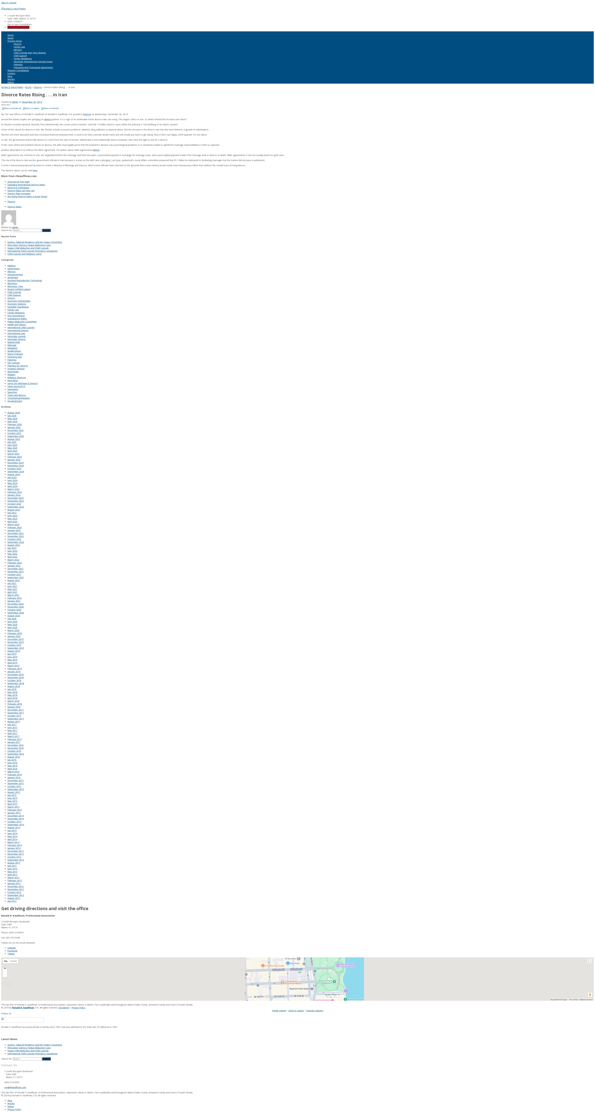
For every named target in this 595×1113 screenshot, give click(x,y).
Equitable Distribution (18, 306)
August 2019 (13, 650)
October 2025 (14, 433)
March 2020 (13, 630)
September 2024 (15, 471)
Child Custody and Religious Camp (24, 253)
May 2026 (12, 418)
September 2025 (15, 436)
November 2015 (15, 783)
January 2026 (13, 427)
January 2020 (13, 636)
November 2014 (15, 818)
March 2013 (13, 877)
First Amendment (16, 315)
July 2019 (11, 653)
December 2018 (15, 674)
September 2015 (15, 789)
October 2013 (14, 856)
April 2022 (12, 556)
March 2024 (13, 489)
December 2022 (15, 533)
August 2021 (13, 580)
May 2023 (12, 518)
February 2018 (14, 703)
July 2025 (11, 442)
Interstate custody (16, 336)
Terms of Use (573, 1000)
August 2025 (13, 439)
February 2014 (14, 845)
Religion (11, 374)
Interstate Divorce (16, 339)
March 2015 (13, 806)
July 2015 (11, 795)
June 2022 (12, 550)
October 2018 (14, 680)
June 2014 (12, 833)
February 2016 (14, 774)
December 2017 (15, 709)
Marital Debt (13, 342)
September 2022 (15, 542)
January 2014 (13, 848)
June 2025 (12, 445)
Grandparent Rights (17, 318)
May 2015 (12, 801)
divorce (48, 119)
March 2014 (13, 842)
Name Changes (15, 353)
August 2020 (13, 615)
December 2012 (15, 886)
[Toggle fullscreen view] (590, 961)
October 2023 (14, 503)
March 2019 (13, 665)
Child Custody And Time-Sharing (30, 52)
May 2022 (12, 553)
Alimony (18, 49)
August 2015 (13, 792)
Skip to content (8, 2)
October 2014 (14, 821)
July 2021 (11, 583)
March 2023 (13, 524)
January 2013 (13, 883)
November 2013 (15, 854)
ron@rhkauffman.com (15, 1087)
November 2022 (15, 536)
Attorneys (12, 283)
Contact (11, 73)
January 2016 (13, 777)
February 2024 (14, 492)
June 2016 (12, 762)
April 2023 (12, 521)
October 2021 (14, 574)
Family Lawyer (279, 1010)
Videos (10, 82)
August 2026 (13, 412)
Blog (9, 76)
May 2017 (12, 730)
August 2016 (13, 756)
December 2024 (15, 462)
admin (15, 102)
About (10, 38)
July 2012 (11, 901)
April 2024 (12, 486)
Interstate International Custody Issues (33, 61)
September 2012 (15, 895)
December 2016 (15, 745)
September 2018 (15, 683)
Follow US (6, 1013)
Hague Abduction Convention (22, 321)
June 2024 (12, 480)
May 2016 (12, 765)
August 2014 (13, 827)
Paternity (18, 64)
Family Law (19, 46)
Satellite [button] (13, 961)
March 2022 (13, 559)
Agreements (13, 268)
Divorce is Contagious (18, 187)
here (35, 170)
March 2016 (13, 771)
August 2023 (13, 509)
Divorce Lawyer (296, 1010)
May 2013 (12, 871)
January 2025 (13, 459)
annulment (12, 277)
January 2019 (13, 671)
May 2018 (12, 695)
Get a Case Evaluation (18, 27)
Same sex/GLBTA (16, 386)
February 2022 (14, 562)
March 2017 (13, 736)
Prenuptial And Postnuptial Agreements (33, 67)
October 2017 (14, 715)
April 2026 (12, 421)
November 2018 (15, 677)
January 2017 (13, 742)
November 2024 (15, 465)
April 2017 (12, 733)
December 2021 (15, 568)
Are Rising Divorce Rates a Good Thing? (27, 196)
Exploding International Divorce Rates (26, 184)
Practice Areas (14, 40)
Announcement (15, 274)
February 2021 (14, 598)
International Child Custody (20, 327)
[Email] (2, 1033)
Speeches (12, 392)
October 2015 (14, 786)
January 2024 (13, 495)
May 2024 (12, 483)
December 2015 (15, 780)
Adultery (11, 265)
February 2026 (14, 424)
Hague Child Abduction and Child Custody (28, 248)
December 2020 (15, 603)
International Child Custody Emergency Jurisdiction (32, 250)
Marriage (11, 345)
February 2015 (14, 809)
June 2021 (12, 586)
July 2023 (11, 512)
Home (10, 35)
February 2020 (14, 633)
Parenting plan (14, 356)
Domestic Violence (16, 303)
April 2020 (12, 627)
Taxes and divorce (16, 395)
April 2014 (12, 839)
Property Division (16, 368)
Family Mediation (16, 312)
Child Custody (14, 292)
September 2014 (15, 824)
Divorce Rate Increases (19, 193)
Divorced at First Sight (18, 181)
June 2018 (12, 692)
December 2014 (15, 815)
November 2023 (15, 500)
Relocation (12, 380)
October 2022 (14, 539)
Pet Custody (13, 362)
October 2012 (14, 892)
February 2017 (14, 739)
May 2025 (12, 447)
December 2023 (15, 497)
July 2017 (11, 724)
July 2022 (11, 548)
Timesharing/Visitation (18, 398)
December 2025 (15, 430)
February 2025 (14, 456)
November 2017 (15, 712)
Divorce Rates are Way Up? (21, 190)
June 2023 (12, 515)
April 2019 (12, 662)
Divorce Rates (14, 206)
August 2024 (13, 474)
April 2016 (12, 768)
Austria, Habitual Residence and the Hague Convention (34, 242)
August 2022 (13, 545)
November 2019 (15, 642)
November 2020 (15, 606)
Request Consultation (18, 70)
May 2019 (12, 659)
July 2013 (11, 865)
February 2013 (14, 880)
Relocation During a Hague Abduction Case (29, 245)
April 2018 (12, 698)
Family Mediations (23, 58)
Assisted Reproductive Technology (24, 280)
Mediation (12, 348)
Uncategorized (14, 401)
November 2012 (15, 889)
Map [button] (6, 961)
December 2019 (15, 639)
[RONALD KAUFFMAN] (13, 8)
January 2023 (13, 530)
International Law (16, 333)
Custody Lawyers (314, 1010)
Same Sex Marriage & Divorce (22, 383)
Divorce (17, 43)
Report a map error (586, 1000)
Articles (11, 79)
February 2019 (14, 668)
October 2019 (14, 645)
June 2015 (12, 798)
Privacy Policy (78, 1007)
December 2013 (15, 851)
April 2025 (12, 450)
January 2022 (13, 565)
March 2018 (13, 701)
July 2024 (11, 477)
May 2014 (12, 836)
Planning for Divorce (17, 365)
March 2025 (13, 453)
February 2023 (14, 527)
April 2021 (12, 592)
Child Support (20, 55)
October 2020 (14, 609)
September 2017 (15, 718)
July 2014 (11, 830)
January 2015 (13, 812)
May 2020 (12, 624)
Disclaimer (64, 1007)
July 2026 (11, 415)
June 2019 (12, 656)
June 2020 (12, 621)
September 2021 (15, 577)
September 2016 (15, 753)
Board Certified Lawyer (19, 289)
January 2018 (13, 706)
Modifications (14, 351)
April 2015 (12, 803)
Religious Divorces (16, 377)
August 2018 (13, 686)
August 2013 (13, 862)
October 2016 (14, 751)
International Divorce (18, 330)
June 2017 (12, 727)
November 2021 (15, 571)
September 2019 (15, 648)
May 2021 (12, 589)
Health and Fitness (16, 324)
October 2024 (14, 468)
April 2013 (12, 874)
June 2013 (12, 868)
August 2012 (13, 898)
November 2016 (15, 748)
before (96, 150)
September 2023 (15, 506)
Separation (12, 389)
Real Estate (13, 371)
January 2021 (13, 600)
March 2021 (13, 595)
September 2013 (15, 859)
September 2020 (15, 612)
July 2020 (11, 618)
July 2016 (11, 759)
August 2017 (13, 721)
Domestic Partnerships (18, 301)
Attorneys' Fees (15, 286)
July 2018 (11, 689)
